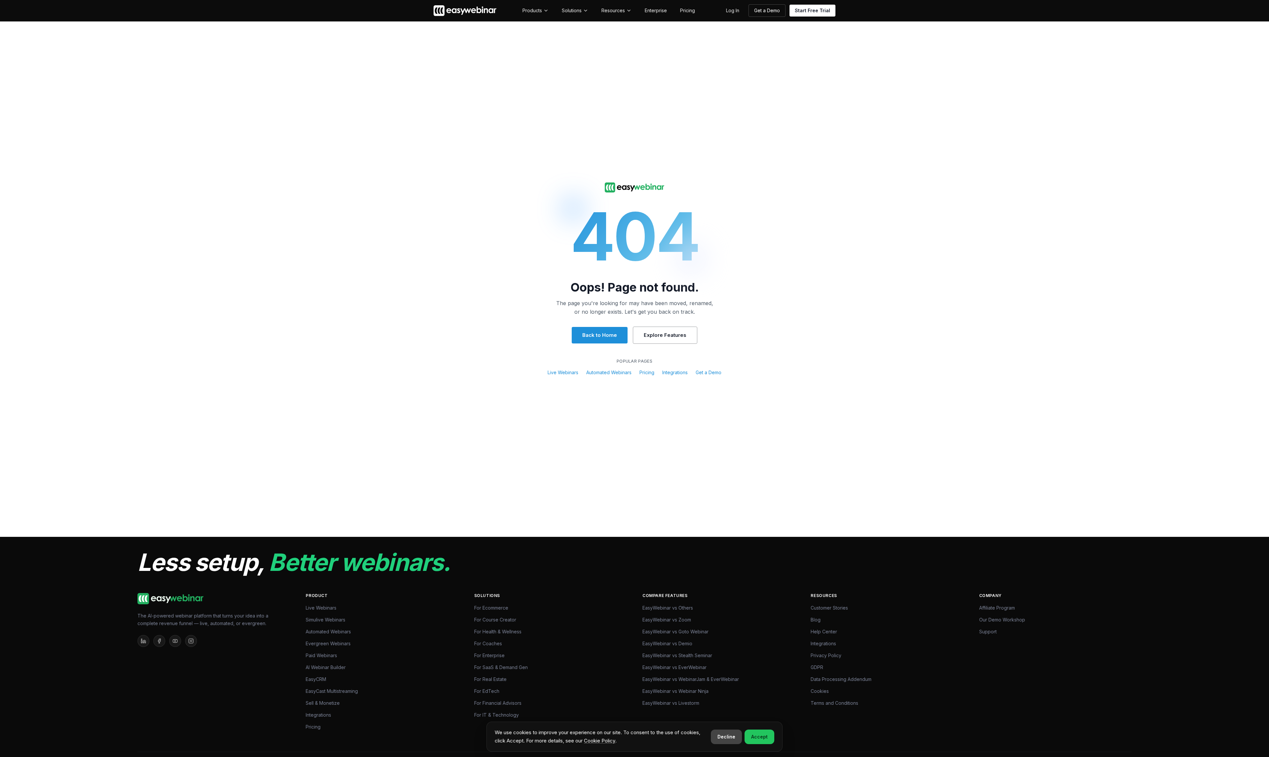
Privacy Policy (826, 655)
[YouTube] (175, 641)
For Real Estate (490, 679)
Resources (613, 10)
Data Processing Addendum (841, 679)
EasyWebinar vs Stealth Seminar (677, 655)
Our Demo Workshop (1002, 619)
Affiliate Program (997, 608)
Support (988, 631)
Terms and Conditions (834, 703)
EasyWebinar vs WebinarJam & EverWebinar (690, 679)
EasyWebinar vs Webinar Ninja (675, 691)
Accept (759, 736)
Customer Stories (829, 608)
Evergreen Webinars (328, 643)
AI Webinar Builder (326, 667)
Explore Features (665, 335)
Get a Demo (767, 10)
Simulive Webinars (325, 619)
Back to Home (599, 335)
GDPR (817, 667)
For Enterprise (489, 655)
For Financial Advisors (497, 703)
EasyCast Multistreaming (332, 691)
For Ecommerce (491, 608)
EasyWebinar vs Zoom (666, 619)
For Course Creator (495, 619)
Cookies (820, 691)
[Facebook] (159, 641)
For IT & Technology (496, 715)
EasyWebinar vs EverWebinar (674, 667)
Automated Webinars (609, 372)
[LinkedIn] (143, 641)
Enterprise (656, 10)
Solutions (572, 10)
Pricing (687, 10)
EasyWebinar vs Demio (667, 643)
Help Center (824, 631)
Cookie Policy (599, 740)
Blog (816, 619)
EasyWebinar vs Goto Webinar (675, 631)
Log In (732, 10)
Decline (726, 736)
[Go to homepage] (634, 187)
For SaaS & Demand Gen (501, 667)
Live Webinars (563, 372)
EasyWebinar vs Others (667, 608)
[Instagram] (191, 641)
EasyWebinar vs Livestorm (670, 703)
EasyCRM (316, 679)
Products (532, 10)
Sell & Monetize (323, 703)
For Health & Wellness (497, 631)
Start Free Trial (812, 10)
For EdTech (486, 691)
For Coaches (488, 643)
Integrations (675, 372)
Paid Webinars (321, 655)
